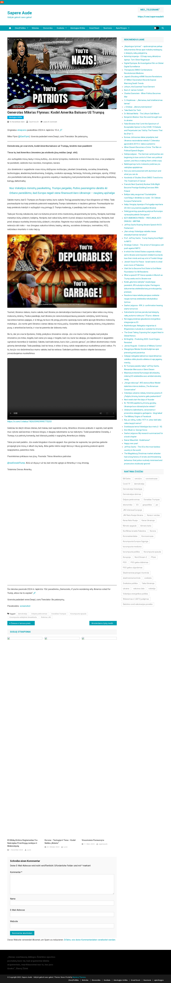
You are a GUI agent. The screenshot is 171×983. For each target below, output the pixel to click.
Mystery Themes (79, 977)
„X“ (61, 130)
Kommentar (16, 872)
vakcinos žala (138, 589)
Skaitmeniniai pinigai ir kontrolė (136, 573)
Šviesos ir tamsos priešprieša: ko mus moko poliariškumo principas (23, 623)
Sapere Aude (19, 12)
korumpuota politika (131, 552)
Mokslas (35, 28)
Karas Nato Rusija (130, 520)
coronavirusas (152, 479)
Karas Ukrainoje (148, 520)
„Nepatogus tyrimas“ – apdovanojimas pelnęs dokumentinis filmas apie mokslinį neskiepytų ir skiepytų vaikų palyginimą (143, 49)
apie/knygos (121, 28)
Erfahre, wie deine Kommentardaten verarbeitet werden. (90, 940)
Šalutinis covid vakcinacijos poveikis (138, 604)
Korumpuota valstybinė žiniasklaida (23, 617)
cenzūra (138, 479)
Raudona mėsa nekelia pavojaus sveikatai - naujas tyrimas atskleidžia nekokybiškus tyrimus (142, 298)
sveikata (147, 578)
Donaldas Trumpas (58, 614)
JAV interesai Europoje (132, 510)
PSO (125, 562)
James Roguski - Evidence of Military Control (143, 346)
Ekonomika (48, 28)
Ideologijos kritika (77, 28)
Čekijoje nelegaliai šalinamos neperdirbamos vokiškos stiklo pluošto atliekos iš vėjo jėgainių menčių (143, 359)
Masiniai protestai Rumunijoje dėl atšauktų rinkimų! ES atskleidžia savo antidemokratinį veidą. (142, 376)
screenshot (25, 606)
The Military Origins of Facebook (137, 416)
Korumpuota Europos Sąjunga (135, 541)
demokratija (22, 614)
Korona (153, 531)
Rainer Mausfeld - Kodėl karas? (137, 440)
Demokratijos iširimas (132, 494)
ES (137, 505)
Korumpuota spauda (78, 614)
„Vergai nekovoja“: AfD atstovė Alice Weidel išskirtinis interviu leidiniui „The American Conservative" (142, 386)
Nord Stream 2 (141, 557)
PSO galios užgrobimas (132, 568)
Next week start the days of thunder (139, 400)
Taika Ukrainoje (148, 583)
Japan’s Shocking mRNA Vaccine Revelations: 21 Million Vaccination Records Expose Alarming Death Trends (143, 79)
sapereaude (34, 122)
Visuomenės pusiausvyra (93, 840)
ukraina (126, 589)
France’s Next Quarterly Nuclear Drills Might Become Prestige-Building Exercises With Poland (142, 187)
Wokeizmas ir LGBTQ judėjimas (136, 599)
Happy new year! (131, 443)
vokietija (151, 589)
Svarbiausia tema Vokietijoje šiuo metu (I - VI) (143, 427)
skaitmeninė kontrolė (131, 578)
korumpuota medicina (132, 547)
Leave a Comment (50, 122)
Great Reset (94, 28)
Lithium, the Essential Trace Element (139, 87)
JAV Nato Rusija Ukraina (133, 515)
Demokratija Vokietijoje (132, 489)
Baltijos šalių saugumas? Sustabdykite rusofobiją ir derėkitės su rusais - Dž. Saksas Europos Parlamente (142, 197)
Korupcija (127, 557)
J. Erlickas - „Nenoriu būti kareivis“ (138, 107)
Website (14, 921)
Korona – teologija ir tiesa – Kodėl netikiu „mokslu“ (60, 841)
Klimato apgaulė (129, 526)
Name (12, 898)
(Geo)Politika (20, 28)
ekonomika (127, 505)
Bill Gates (127, 479)
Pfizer (153, 557)
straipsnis (22, 130)
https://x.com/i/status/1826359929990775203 (29, 421)
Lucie (29, 850)
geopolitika (147, 505)
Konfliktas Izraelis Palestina (134, 531)
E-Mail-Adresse (17, 910)
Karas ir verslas (153, 515)
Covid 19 (126, 484)
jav (157, 505)
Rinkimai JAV (46, 617)
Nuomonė (108, 28)
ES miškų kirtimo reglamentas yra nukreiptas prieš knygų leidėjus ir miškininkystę (22, 843)
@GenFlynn (24, 136)
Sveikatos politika (130, 583)
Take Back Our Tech (132, 110)
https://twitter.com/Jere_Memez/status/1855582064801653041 (62, 304)
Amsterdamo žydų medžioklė (104, 623)
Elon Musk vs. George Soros (135, 430)
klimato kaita (145, 526)
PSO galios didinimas (139, 562)
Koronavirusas (147, 536)
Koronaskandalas (130, 536)
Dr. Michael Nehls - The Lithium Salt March (141, 114)
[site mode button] (156, 28)
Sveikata (60, 28)
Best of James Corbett (133, 90)
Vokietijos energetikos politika (135, 594)
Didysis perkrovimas (39, 614)
